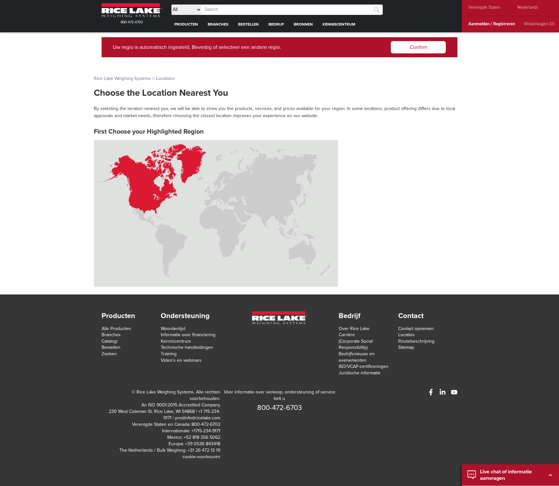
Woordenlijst (173, 328)
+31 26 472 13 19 (204, 450)
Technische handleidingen (187, 347)
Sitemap (406, 347)
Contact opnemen (416, 328)
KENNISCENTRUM (339, 24)
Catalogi (109, 341)
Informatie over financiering (188, 334)
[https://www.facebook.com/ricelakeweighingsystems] (431, 392)
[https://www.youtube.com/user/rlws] (454, 392)
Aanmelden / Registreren (491, 24)
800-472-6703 (132, 22)
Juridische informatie (359, 373)
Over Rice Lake (354, 328)
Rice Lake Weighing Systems (122, 78)
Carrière (347, 334)
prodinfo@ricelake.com (197, 418)
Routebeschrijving (416, 341)
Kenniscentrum (176, 341)
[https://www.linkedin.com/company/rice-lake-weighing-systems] (442, 392)
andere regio (265, 47)
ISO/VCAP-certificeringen (364, 366)
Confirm (418, 47)
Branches (111, 334)
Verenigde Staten (484, 8)
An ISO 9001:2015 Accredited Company (180, 405)
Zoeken (109, 354)
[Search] (376, 10)
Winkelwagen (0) (539, 24)
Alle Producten (116, 328)
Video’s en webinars (181, 360)
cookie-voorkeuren (201, 456)
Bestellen (111, 347)
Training (169, 354)
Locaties (406, 334)
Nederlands (527, 8)
